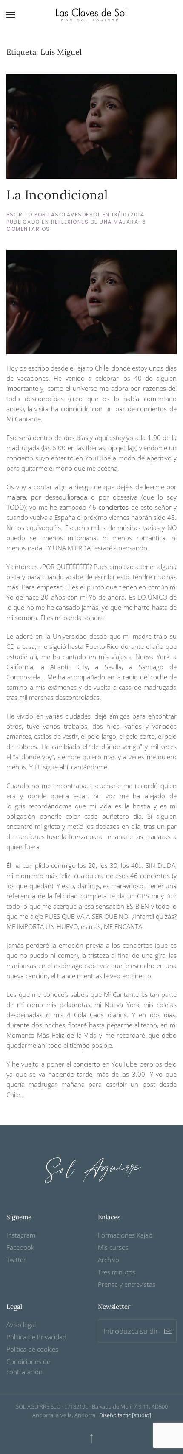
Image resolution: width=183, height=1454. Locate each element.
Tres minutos (116, 1272)
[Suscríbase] (168, 1331)
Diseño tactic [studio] (125, 1415)
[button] (10, 15)
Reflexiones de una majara (95, 221)
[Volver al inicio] (91, 15)
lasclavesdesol (74, 214)
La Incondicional (57, 194)
